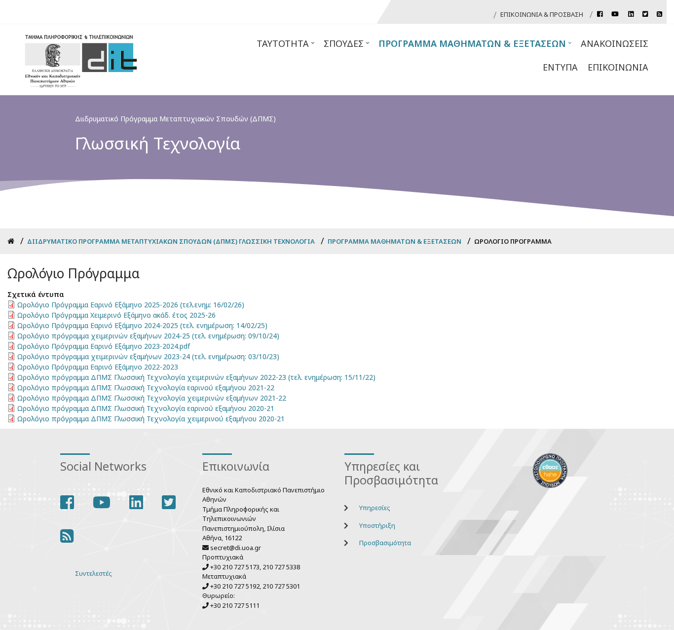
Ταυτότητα (286, 46)
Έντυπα (560, 67)
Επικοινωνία (618, 67)
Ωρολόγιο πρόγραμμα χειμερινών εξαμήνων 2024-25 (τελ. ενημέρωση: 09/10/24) (148, 335)
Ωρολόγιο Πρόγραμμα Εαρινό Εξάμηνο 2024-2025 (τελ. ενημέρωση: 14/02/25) (142, 325)
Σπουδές (347, 46)
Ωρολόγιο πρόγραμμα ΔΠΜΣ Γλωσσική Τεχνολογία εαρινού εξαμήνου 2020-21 (145, 408)
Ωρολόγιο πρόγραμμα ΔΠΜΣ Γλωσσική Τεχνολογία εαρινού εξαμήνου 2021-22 (145, 387)
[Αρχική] (81, 59)
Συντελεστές (93, 573)
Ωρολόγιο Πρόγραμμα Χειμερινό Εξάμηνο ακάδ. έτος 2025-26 (116, 315)
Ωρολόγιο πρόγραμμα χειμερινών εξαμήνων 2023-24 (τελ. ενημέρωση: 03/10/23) (148, 356)
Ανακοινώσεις (614, 43)
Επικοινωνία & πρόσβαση (541, 14)
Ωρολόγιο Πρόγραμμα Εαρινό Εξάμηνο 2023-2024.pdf (103, 346)
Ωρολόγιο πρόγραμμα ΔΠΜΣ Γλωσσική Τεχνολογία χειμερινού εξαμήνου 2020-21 (151, 418)
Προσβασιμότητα (385, 542)
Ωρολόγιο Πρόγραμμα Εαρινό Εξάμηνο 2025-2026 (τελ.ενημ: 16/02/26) (130, 304)
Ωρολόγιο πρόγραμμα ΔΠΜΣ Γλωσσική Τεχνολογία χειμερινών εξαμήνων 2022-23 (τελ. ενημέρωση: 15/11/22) (196, 377)
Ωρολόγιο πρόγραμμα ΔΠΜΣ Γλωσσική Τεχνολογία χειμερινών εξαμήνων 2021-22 (151, 398)
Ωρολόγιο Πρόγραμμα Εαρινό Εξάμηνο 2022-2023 (97, 366)
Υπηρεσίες (374, 507)
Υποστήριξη (377, 525)
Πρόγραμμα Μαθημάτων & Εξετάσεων (475, 46)
